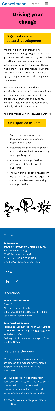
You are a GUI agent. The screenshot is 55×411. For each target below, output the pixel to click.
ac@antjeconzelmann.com (25, 262)
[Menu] (46, 3)
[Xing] (16, 281)
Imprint (34, 400)
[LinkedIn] (7, 281)
